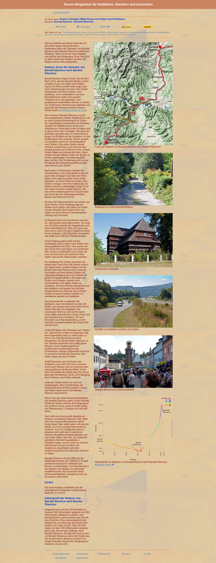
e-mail (147, 554)
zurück (62, 26)
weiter (103, 26)
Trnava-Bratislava (127, 35)
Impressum (82, 558)
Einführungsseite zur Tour (72, 110)
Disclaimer (60, 558)
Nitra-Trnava (113, 35)
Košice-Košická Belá (96, 32)
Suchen (126, 554)
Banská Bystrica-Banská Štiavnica (69, 35)
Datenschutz (103, 554)
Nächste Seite (103, 464)
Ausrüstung (82, 554)
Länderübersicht (60, 12)
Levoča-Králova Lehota (137, 32)
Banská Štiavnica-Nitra (95, 35)
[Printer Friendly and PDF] (126, 27)
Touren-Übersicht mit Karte (74, 32)
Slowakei (85, 27)
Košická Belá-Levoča (117, 32)
